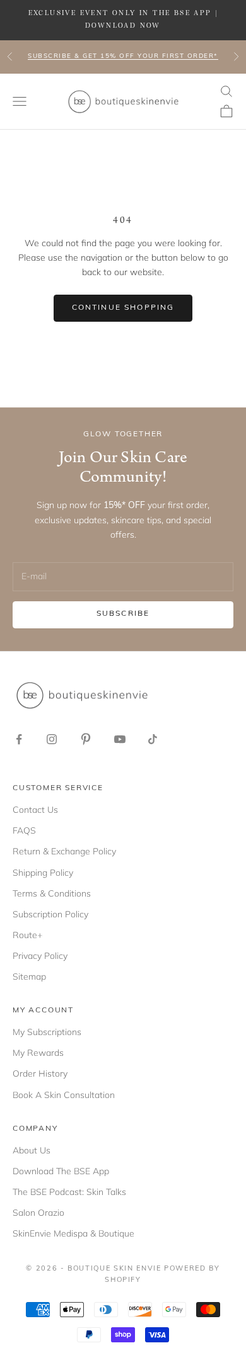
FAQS (24, 830)
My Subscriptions (47, 1032)
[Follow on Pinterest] (85, 739)
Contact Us (35, 809)
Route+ (27, 935)
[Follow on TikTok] (152, 739)
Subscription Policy (50, 914)
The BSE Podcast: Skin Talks (69, 1192)
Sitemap (29, 976)
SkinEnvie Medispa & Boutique (73, 1233)
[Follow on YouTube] (120, 739)
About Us (31, 1150)
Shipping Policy (43, 872)
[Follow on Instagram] (51, 739)
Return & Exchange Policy (64, 851)
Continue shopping (123, 308)
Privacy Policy (40, 955)
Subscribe (123, 614)
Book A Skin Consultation (64, 1095)
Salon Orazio (38, 1212)
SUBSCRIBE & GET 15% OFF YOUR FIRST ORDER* (123, 56)
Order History (40, 1073)
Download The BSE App (61, 1171)
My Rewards (38, 1052)
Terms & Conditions (52, 893)
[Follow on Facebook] (19, 739)
